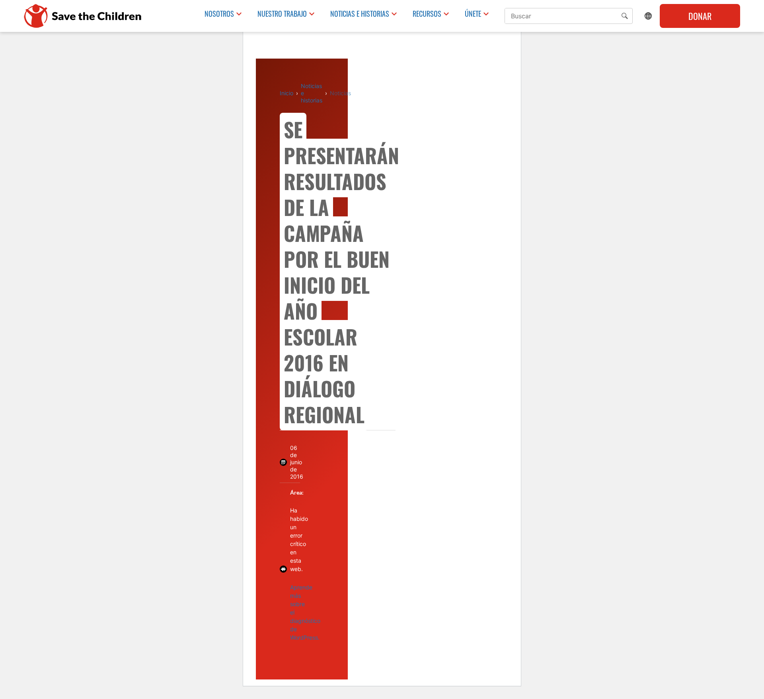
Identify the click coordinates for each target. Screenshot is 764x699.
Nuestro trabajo (282, 13)
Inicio (286, 93)
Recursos (427, 13)
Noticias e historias (359, 13)
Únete (473, 13)
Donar (699, 16)
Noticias (340, 93)
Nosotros (219, 13)
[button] (624, 16)
